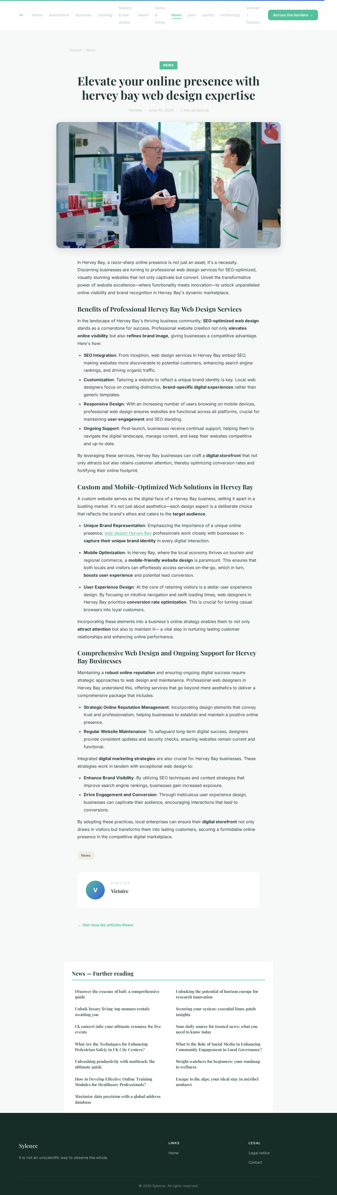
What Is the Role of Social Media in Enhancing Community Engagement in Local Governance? (219, 1046)
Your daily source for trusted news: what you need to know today (216, 1029)
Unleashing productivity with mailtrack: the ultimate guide (115, 1064)
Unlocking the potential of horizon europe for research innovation (217, 994)
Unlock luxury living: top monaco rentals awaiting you (112, 1011)
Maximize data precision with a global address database (118, 1099)
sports (208, 15)
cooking (105, 15)
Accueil (75, 50)
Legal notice (259, 1153)
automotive (59, 15)
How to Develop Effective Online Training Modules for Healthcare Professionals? (113, 1081)
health (143, 15)
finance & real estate (125, 15)
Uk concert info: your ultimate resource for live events (118, 1029)
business (84, 15)
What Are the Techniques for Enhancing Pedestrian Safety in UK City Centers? (111, 1046)
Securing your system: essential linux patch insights (216, 1011)
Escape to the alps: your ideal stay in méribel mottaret (217, 1081)
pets (192, 15)
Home (37, 15)
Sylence (28, 1145)
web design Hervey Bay (128, 533)
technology (230, 15)
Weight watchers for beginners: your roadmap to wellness (218, 1064)
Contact (255, 1162)
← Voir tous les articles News (105, 924)
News (176, 15)
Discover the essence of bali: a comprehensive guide (117, 994)
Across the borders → (293, 15)
